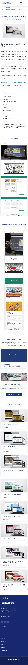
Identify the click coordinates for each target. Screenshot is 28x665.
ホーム (2, 631)
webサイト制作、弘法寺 (9, 539)
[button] (25, 3)
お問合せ (21, 4)
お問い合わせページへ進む (14, 394)
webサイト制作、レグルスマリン (11, 516)
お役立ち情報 (4, 641)
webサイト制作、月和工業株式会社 (12, 494)
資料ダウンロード (5, 644)
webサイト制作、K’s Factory (10, 424)
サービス (3, 635)
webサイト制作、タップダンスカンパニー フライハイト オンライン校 (14, 562)
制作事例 (3, 638)
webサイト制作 (12, 19)
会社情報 (3, 647)
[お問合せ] (21, 2)
